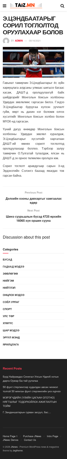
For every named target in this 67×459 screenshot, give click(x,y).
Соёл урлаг (11, 302)
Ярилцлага (11, 344)
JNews (14, 446)
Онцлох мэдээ (13, 295)
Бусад (7, 259)
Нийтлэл (9, 287)
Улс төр (8, 316)
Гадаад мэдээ (13, 266)
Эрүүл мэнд (11, 337)
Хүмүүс (8, 323)
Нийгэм (8, 280)
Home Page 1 (10, 436)
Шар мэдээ (11, 330)
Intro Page (52, 436)
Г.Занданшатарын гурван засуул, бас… (27, 412)
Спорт (7, 309)
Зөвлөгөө (10, 273)
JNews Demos (10, 440)
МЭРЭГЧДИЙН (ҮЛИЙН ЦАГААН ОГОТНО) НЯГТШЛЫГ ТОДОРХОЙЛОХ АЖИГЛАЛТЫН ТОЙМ (30, 402)
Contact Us (30, 440)
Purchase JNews (32, 436)
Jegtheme (18, 450)
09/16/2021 (35, 40)
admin (19, 40)
